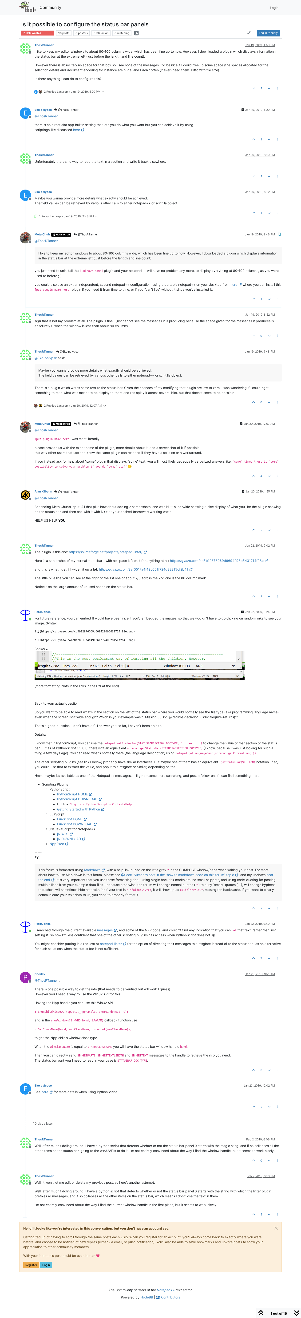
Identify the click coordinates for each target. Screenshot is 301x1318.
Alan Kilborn (43, 491)
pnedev (40, 974)
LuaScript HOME (70, 819)
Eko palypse (43, 109)
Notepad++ (166, 1290)
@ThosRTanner (67, 109)
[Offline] (27, 48)
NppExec (57, 844)
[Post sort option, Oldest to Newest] (249, 33)
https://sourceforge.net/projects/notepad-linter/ (106, 552)
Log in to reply (268, 33)
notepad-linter (111, 944)
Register (31, 1265)
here (76, 130)
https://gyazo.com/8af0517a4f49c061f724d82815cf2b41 (143, 569)
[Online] (27, 615)
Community (50, 7)
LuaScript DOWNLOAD (74, 824)
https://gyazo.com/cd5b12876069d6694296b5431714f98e (217, 561)
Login (46, 1265)
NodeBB (146, 1297)
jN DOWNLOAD (69, 839)
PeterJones (43, 612)
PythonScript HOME (72, 794)
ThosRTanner (44, 45)
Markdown (92, 870)
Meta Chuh (42, 234)
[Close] (276, 1228)
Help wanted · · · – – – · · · (39, 33)
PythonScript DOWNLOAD (77, 799)
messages (105, 930)
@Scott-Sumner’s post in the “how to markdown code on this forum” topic (177, 875)
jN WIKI (62, 834)
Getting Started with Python (78, 809)
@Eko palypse (69, 351)
